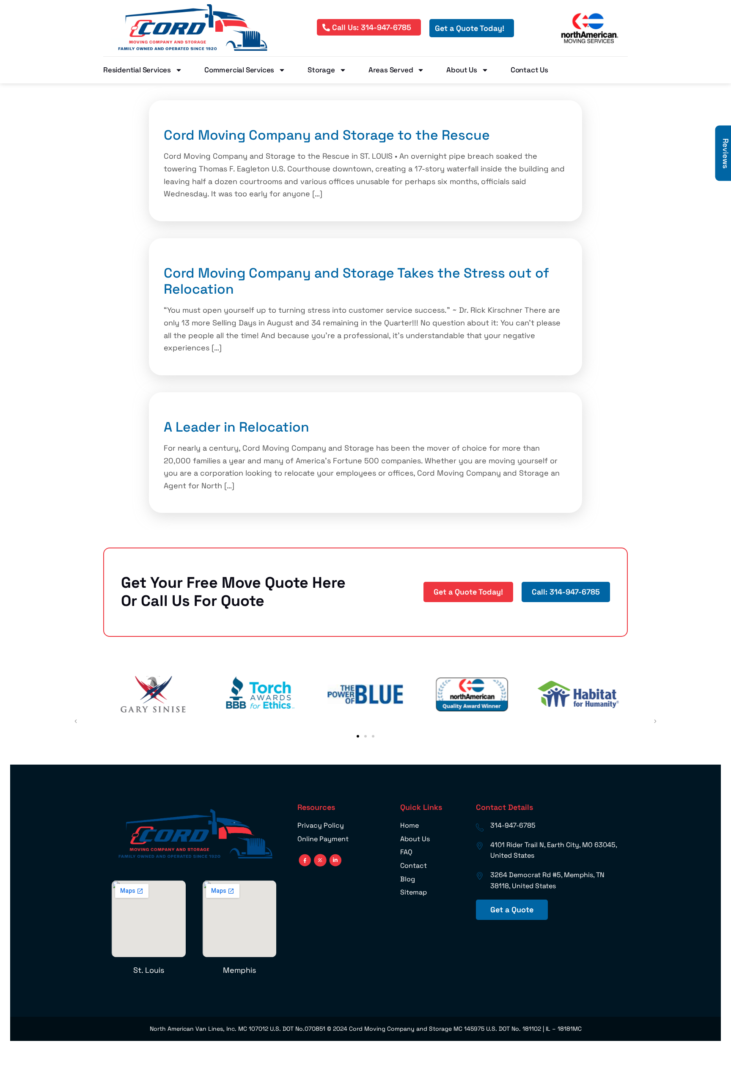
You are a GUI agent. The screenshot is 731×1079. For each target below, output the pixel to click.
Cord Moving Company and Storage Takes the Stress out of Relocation (356, 280)
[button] (358, 736)
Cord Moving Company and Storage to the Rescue (327, 135)
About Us (461, 69)
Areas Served (390, 69)
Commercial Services (239, 69)
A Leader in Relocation (236, 426)
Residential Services (137, 69)
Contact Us (529, 69)
